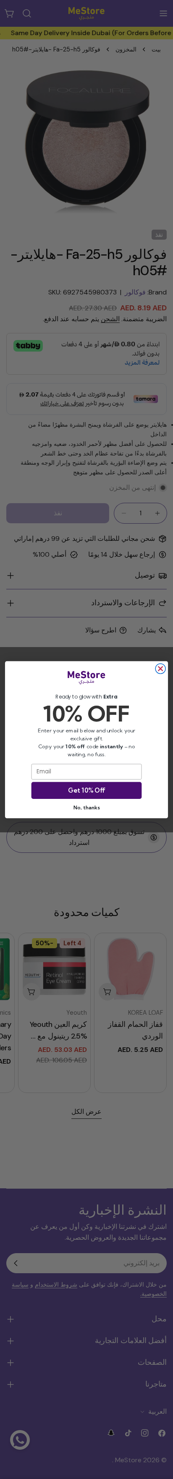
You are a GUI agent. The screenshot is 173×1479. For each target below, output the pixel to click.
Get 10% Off (86, 790)
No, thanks (86, 807)
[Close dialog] (160, 668)
